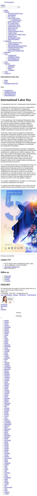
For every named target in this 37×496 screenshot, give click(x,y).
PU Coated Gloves (13, 23)
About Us (7, 63)
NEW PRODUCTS (13, 59)
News (6, 54)
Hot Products (8, 295)
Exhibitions (11, 67)
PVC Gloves (11, 16)
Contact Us (7, 73)
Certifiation (11, 70)
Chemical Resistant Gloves (15, 31)
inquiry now (4, 291)
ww (2, 308)
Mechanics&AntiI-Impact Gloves (17, 46)
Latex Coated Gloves (14, 18)
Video (6, 71)
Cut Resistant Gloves (14, 25)
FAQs (6, 62)
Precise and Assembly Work (16, 50)
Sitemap (15, 295)
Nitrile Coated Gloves (14, 21)
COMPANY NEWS (14, 57)
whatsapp (3, 309)
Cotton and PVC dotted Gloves (17, 34)
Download (7, 52)
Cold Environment (13, 44)
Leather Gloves (12, 33)
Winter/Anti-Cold (13, 28)
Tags (2, 295)
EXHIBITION (12, 55)
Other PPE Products (13, 39)
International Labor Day (11, 83)
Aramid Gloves (12, 36)
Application (7, 41)
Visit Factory (11, 65)
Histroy (10, 68)
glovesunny (4, 306)
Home (6, 10)
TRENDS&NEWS (13, 60)
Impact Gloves (12, 29)
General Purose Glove (14, 26)
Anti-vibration (12, 15)
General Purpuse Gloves (15, 42)
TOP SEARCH (31, 295)
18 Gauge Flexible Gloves (15, 13)
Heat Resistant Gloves (14, 37)
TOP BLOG (22, 295)
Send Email (4, 304)
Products (6, 12)
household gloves (16, 20)
